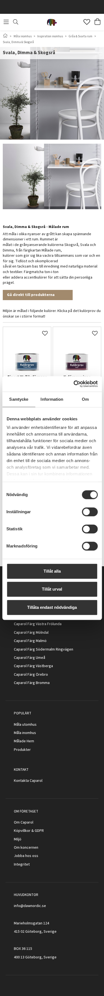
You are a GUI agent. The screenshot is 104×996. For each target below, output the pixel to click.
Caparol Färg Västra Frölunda (38, 624)
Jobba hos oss (26, 856)
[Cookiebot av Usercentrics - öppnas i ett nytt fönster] (74, 383)
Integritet (22, 864)
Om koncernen (26, 847)
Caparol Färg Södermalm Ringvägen (43, 649)
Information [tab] (51, 399)
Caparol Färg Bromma (32, 683)
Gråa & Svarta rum (80, 36)
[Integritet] (30, 864)
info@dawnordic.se (30, 906)
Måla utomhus (25, 724)
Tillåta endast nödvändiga (52, 607)
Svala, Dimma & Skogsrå (18, 42)
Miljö (17, 839)
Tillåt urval (52, 589)
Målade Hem (24, 741)
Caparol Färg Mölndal (31, 632)
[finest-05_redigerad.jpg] (27, 351)
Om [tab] (85, 399)
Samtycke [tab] (18, 399)
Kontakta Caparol (28, 780)
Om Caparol (23, 822)
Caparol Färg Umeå (29, 657)
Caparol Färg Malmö (30, 641)
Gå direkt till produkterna (31, 295)
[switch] (90, 511)
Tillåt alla (52, 571)
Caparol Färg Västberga (33, 666)
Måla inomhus (23, 36)
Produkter (22, 750)
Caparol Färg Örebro (31, 674)
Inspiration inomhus (50, 36)
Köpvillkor (22, 831)
